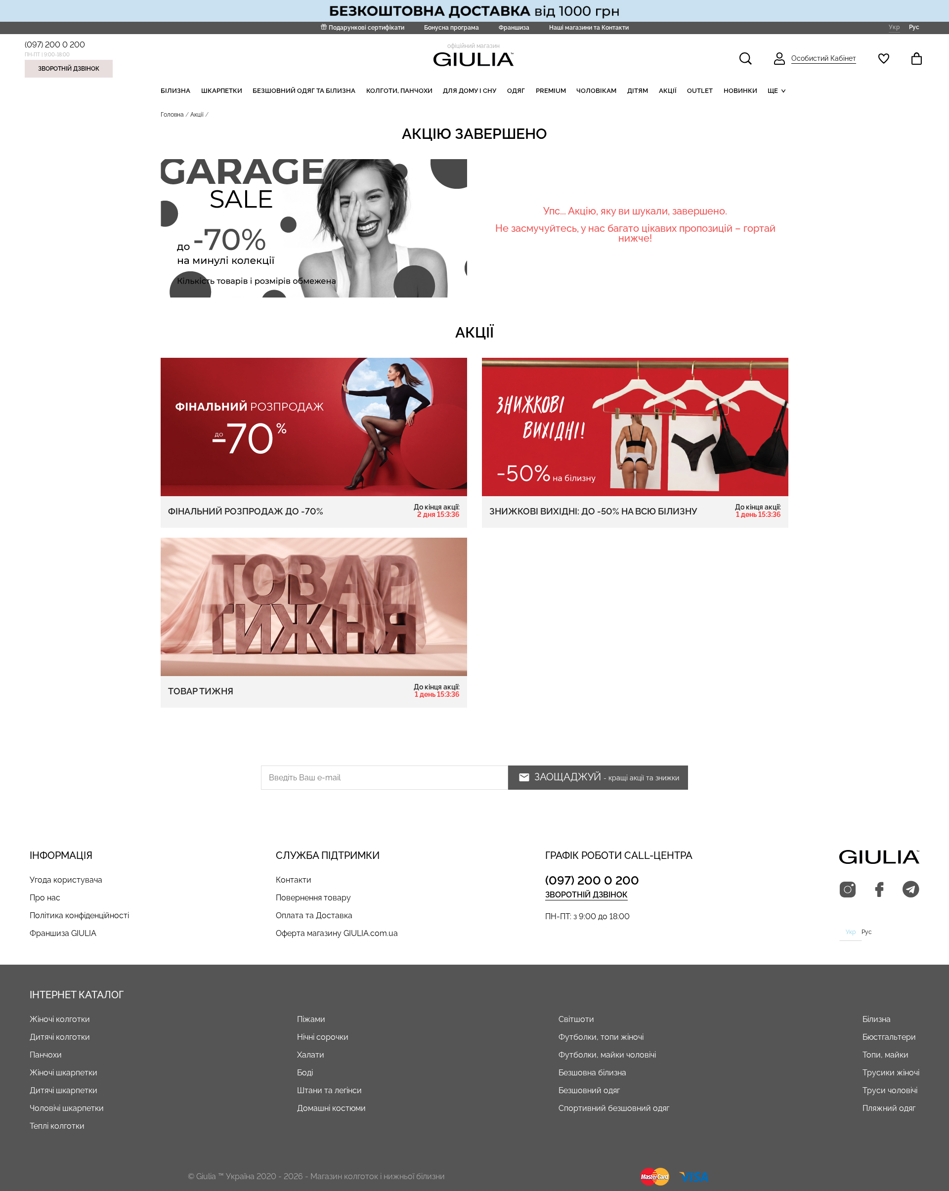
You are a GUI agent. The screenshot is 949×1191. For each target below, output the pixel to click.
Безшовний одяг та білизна (304, 90)
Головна (172, 114)
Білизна (175, 90)
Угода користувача (66, 880)
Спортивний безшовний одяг (614, 1108)
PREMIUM (551, 90)
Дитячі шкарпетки (63, 1090)
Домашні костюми (331, 1108)
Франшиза (514, 27)
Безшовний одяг (589, 1090)
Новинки (740, 90)
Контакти (293, 880)
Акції (668, 90)
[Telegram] (911, 890)
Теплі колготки (57, 1126)
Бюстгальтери (889, 1037)
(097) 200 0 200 (55, 44)
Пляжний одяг (889, 1108)
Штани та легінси (329, 1090)
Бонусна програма (451, 27)
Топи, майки (885, 1055)
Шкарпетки (221, 90)
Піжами (311, 1019)
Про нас (45, 897)
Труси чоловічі (890, 1090)
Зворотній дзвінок (68, 68)
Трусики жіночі (891, 1072)
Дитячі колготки (60, 1037)
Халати (310, 1055)
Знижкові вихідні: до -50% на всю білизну (635, 511)
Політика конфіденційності (79, 915)
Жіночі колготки (60, 1019)
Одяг (516, 90)
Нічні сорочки (322, 1037)
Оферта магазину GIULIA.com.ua (337, 933)
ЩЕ (773, 90)
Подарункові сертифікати (366, 27)
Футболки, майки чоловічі (607, 1055)
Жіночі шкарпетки (63, 1072)
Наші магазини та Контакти (589, 27)
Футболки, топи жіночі (601, 1037)
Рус (914, 27)
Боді (305, 1072)
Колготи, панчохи (399, 90)
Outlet (700, 90)
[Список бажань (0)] (883, 58)
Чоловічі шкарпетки (67, 1108)
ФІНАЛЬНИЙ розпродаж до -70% (314, 511)
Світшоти (576, 1019)
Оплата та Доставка (314, 915)
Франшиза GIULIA (63, 933)
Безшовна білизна (592, 1072)
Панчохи (46, 1055)
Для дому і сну (469, 90)
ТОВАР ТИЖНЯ (314, 690)
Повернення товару (313, 897)
